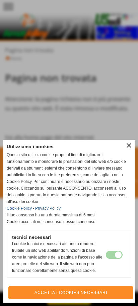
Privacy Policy (48, 208)
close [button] (129, 145)
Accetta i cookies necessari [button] (70, 292)
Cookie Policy (19, 208)
